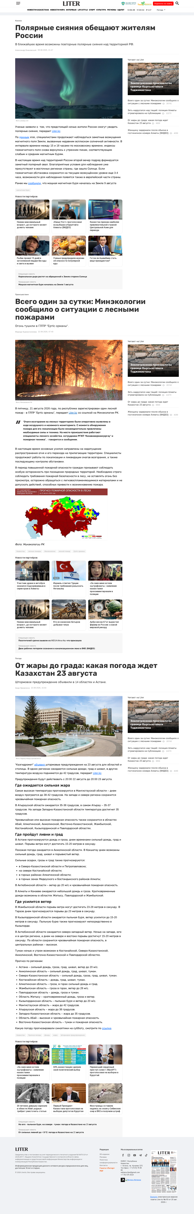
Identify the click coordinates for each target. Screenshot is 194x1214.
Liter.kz (56, 131)
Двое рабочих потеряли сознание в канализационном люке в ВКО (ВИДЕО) (56, 648)
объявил (40, 764)
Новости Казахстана (38, 10)
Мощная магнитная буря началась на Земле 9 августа (45, 284)
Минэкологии (49, 551)
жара (55, 1035)
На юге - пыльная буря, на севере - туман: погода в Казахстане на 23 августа (57, 1124)
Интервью (71, 10)
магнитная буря (22, 190)
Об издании (104, 1154)
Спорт (92, 10)
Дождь (47, 1035)
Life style (83, 10)
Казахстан (20, 551)
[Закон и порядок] (129, 3)
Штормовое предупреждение (73, 1035)
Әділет (120, 10)
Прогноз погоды (34, 1035)
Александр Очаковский (25, 50)
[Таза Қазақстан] (145, 3)
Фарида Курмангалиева (26, 332)
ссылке (106, 1028)
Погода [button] (160, 10)
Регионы (111, 10)
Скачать (153, 1197)
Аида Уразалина (22, 688)
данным (24, 137)
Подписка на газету (163, 4)
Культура (101, 10)
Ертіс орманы (79, 551)
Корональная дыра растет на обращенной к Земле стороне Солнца (52, 276)
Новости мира (57, 10)
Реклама (103, 1157)
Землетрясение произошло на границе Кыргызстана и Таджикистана (151, 87)
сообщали (34, 183)
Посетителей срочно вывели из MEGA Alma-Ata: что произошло (50, 640)
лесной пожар (64, 551)
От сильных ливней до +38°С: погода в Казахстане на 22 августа (51, 1132)
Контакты (104, 1165)
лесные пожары (34, 551)
